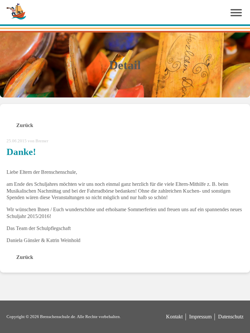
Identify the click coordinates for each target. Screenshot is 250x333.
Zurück (24, 125)
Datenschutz (230, 316)
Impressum (200, 316)
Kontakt (174, 316)
